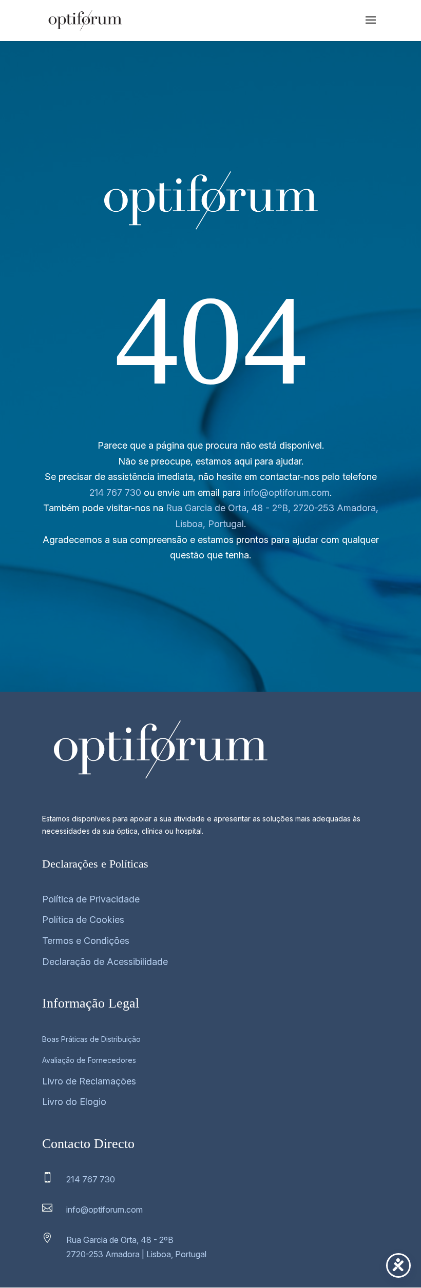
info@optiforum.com (286, 492)
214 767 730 (115, 492)
